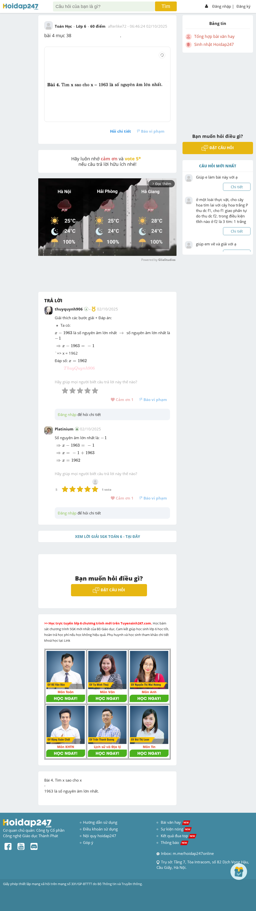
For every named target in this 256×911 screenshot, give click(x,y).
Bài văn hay (174, 822)
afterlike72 (117, 26)
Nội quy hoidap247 (99, 835)
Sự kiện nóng (175, 828)
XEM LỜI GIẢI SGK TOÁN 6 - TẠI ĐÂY (107, 536)
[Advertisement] (217, 90)
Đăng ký (243, 6)
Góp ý (88, 842)
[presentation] (57, 325)
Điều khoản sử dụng (100, 828)
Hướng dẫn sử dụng (100, 822)
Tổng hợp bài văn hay (214, 36)
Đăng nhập (221, 6)
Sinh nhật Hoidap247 (214, 44)
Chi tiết (237, 186)
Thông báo (174, 842)
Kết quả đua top (178, 835)
